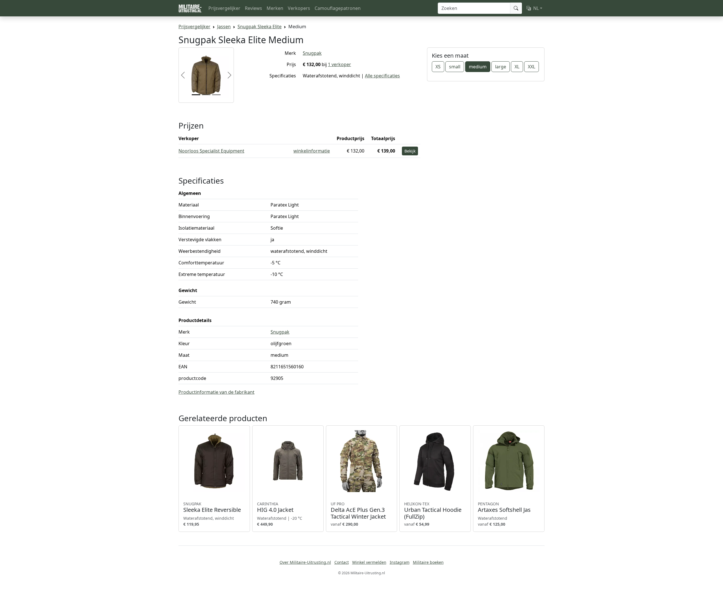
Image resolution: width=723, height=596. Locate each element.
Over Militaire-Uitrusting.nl (305, 562)
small (454, 67)
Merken (275, 8)
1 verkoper (339, 64)
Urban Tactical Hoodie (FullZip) (432, 510)
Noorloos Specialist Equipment (211, 151)
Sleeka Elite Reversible (212, 507)
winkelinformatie (311, 151)
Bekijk (409, 151)
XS (438, 67)
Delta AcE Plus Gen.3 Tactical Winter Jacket (358, 510)
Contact (341, 562)
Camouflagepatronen (338, 8)
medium (478, 67)
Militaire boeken (428, 562)
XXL (531, 67)
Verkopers (299, 8)
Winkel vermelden (369, 562)
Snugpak (312, 53)
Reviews (253, 8)
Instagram (400, 562)
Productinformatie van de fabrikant (216, 392)
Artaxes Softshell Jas (504, 507)
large (500, 67)
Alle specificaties (382, 76)
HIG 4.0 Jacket (275, 507)
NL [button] (536, 8)
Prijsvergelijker (224, 8)
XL (517, 67)
